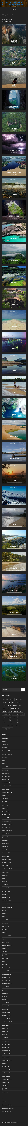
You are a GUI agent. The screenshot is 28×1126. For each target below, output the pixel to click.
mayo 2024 (5, 805)
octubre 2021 (6, 904)
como (13, 702)
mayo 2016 (5, 1092)
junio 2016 (5, 1089)
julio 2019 (5, 990)
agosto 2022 (5, 872)
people (15, 717)
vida (12, 725)
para (9, 717)
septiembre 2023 (7, 830)
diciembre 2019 (6, 974)
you (21, 725)
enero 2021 (5, 932)
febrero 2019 (6, 1006)
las (9, 714)
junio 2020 (5, 955)
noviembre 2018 (6, 1015)
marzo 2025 (5, 773)
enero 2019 (5, 1009)
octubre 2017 (6, 1057)
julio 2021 (5, 913)
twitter (18, 723)
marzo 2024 (5, 811)
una (23, 723)
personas (5, 720)
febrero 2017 (5, 1066)
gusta (10, 711)
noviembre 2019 (6, 977)
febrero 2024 (6, 814)
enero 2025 (5, 779)
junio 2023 (5, 840)
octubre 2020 (6, 942)
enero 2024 (5, 818)
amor (16, 699)
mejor (22, 714)
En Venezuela (7, 22)
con (19, 702)
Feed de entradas (7, 1105)
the (8, 723)
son (19, 720)
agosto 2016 (5, 1082)
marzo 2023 (5, 849)
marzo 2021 (5, 926)
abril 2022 (5, 885)
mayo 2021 (5, 920)
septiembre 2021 (7, 907)
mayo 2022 (5, 881)
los (13, 714)
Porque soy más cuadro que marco (14, 3)
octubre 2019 (6, 980)
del (20, 705)
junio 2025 (5, 763)
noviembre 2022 (6, 862)
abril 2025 (5, 770)
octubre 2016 (6, 1076)
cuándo (15, 705)
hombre (16, 711)
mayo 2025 (5, 767)
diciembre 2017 (6, 1050)
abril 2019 (5, 999)
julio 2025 (5, 760)
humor (5, 714)
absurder (5, 699)
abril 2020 (5, 961)
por (11, 720)
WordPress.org (6, 1111)
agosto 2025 (5, 757)
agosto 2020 (5, 948)
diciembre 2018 (6, 1012)
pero (20, 717)
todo (12, 723)
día (4, 708)
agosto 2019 (5, 987)
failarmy (13, 708)
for (18, 708)
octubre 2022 (6, 865)
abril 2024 (5, 808)
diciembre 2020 (6, 936)
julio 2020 (5, 951)
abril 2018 (5, 1038)
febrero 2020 (6, 967)
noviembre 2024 (7, 786)
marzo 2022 (5, 888)
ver (4, 725)
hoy (21, 711)
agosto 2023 (5, 833)
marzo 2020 (5, 964)
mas (17, 714)
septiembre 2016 (7, 1079)
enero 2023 (5, 856)
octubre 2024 (6, 789)
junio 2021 (5, 916)
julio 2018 (5, 1028)
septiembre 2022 (7, 869)
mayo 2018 (5, 1034)
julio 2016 (5, 1085)
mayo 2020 (5, 958)
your (4, 728)
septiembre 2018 (7, 1022)
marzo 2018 (5, 1041)
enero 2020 (5, 971)
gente (4, 711)
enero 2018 (5, 1047)
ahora (11, 699)
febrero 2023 (6, 853)
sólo (4, 723)
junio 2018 (5, 1031)
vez (8, 725)
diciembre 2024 (6, 782)
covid (9, 705)
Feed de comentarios (8, 1108)
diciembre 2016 (6, 1069)
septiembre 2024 (7, 792)
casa (9, 702)
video (16, 725)
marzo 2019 (5, 1003)
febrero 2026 (6, 751)
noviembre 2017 (6, 1054)
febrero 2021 (5, 929)
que (15, 720)
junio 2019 (5, 993)
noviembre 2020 (7, 939)
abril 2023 (5, 846)
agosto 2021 (5, 910)
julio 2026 (5, 738)
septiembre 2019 (7, 983)
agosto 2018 (5, 1025)
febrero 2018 (6, 1044)
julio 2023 (5, 837)
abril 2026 (5, 744)
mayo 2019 (5, 996)
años (4, 702)
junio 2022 (5, 878)
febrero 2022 (6, 891)
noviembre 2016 (6, 1073)
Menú (14, 9)
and (21, 699)
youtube (10, 728)
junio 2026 (5, 741)
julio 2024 (5, 798)
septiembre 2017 (7, 1060)
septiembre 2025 (7, 754)
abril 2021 (5, 923)
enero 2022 (5, 894)
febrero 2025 (6, 776)
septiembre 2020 (7, 945)
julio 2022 (5, 875)
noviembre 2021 (6, 900)
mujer (4, 717)
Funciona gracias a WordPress (9, 1122)
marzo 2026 (5, 747)
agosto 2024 (5, 795)
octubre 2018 (6, 1018)
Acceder (4, 1102)
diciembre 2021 (6, 897)
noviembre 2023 (7, 824)
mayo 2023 (5, 843)
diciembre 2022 (6, 859)
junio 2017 (5, 1063)
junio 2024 (5, 802)
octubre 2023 (6, 827)
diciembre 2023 (6, 821)
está (8, 708)
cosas (4, 705)
